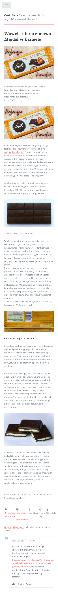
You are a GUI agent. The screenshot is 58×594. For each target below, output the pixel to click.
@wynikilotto (18, 540)
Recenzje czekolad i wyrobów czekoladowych (24, 17)
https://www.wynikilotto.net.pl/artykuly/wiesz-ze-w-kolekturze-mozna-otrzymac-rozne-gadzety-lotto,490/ (33, 563)
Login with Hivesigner (14, 527)
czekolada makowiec (14, 152)
